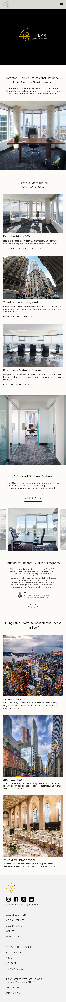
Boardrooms (14, 926)
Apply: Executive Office (19, 947)
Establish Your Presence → (18, 316)
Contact (11, 963)
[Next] (55, 529)
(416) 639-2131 (13, 993)
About (9, 958)
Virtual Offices (15, 920)
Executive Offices (16, 915)
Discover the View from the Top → (23, 248)
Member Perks (14, 936)
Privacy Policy (14, 969)
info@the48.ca (14, 987)
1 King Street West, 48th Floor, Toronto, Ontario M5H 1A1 (24, 980)
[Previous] (10, 529)
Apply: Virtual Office (18, 952)
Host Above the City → (16, 384)
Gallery (11, 931)
